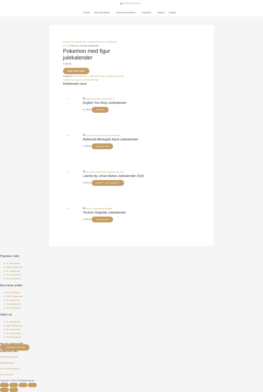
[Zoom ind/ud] (4, 385)
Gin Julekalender (13, 278)
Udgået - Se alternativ (108, 183)
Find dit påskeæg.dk (9, 357)
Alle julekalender (78, 42)
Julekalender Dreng (114, 76)
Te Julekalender (13, 263)
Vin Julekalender (13, 275)
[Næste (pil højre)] (13, 390)
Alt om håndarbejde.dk (10, 368)
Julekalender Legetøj (72, 80)
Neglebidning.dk (7, 363)
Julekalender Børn (96, 42)
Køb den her (76, 71)
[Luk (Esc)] (32, 385)
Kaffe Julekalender (14, 267)
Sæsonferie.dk (6, 374)
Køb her (100, 110)
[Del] (23, 385)
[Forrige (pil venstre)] (4, 390)
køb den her (102, 219)
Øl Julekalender (13, 271)
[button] (131, 259)
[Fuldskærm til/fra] (13, 385)
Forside (66, 42)
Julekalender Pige (90, 80)
